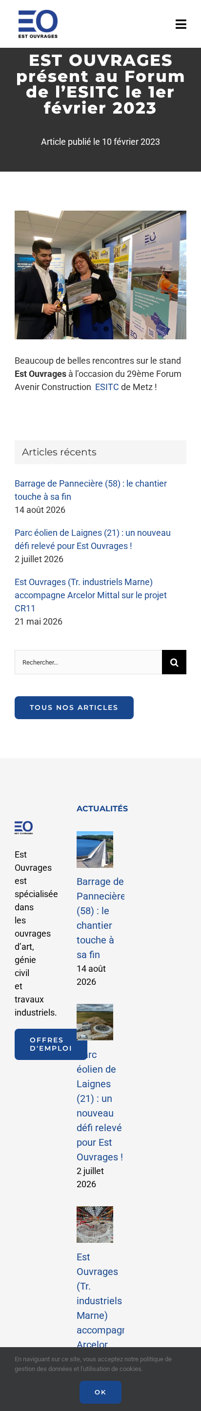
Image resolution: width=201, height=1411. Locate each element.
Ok (100, 1392)
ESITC (107, 387)
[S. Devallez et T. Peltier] (100, 275)
